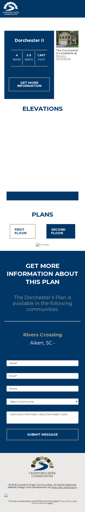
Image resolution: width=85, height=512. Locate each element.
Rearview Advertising (64, 487)
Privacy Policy (65, 501)
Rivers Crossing (63, 57)
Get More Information (29, 84)
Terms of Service (39, 503)
